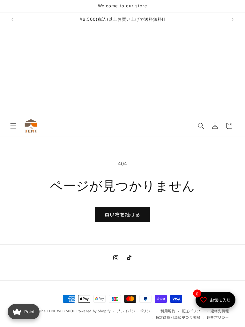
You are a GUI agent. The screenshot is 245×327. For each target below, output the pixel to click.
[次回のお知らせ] (233, 19)
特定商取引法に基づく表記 (178, 317)
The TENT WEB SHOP (57, 310)
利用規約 (167, 310)
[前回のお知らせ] (12, 19)
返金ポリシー (218, 317)
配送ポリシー (193, 310)
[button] (13, 126)
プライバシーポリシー (135, 310)
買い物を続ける (122, 214)
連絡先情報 (220, 310)
